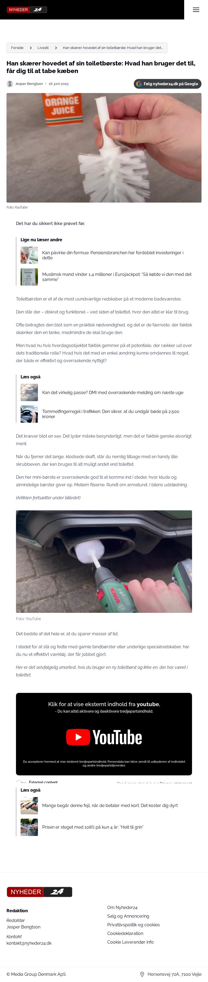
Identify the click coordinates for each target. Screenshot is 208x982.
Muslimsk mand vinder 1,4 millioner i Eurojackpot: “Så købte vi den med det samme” (116, 277)
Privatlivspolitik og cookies (133, 924)
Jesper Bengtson (29, 84)
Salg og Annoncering (128, 916)
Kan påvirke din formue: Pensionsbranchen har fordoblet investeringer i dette (112, 255)
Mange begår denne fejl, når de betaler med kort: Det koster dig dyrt (110, 805)
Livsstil (43, 48)
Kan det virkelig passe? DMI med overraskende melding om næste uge (112, 392)
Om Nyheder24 (122, 907)
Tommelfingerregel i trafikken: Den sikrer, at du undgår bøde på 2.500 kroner (110, 414)
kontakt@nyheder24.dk (28, 943)
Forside (17, 48)
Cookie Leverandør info (130, 942)
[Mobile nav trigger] (196, 9)
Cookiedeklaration (125, 933)
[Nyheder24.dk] (95, 10)
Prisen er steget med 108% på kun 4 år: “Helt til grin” (93, 827)
